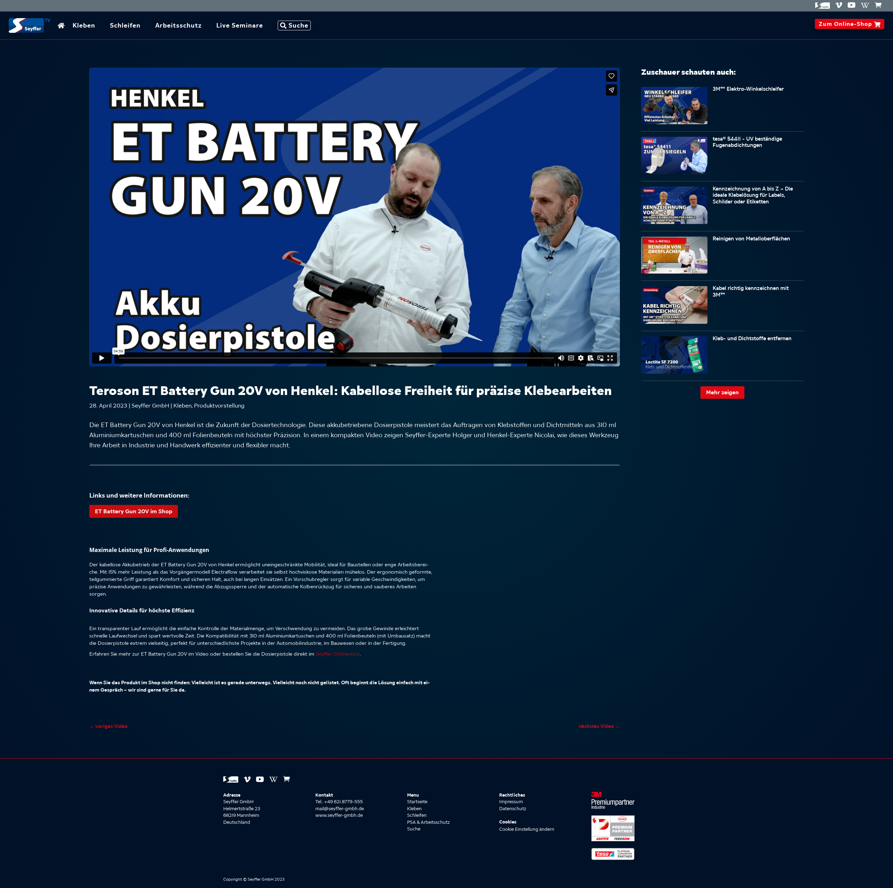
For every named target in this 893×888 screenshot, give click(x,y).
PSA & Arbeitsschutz (428, 822)
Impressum (511, 802)
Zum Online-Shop (850, 23)
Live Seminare (239, 25)
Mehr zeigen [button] (722, 392)
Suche (298, 25)
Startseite (417, 802)
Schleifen (125, 25)
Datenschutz (512, 809)
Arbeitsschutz (178, 25)
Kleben (84, 25)
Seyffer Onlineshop (338, 654)
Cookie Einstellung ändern (526, 829)
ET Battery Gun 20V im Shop (133, 511)
